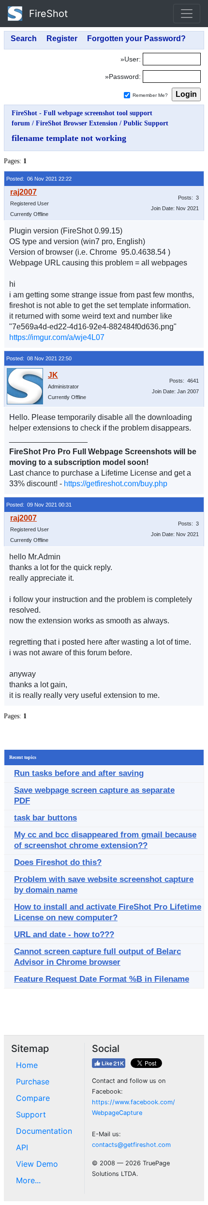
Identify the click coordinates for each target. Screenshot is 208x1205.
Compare (33, 1098)
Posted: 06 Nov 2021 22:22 (39, 179)
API (22, 1147)
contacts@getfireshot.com (131, 1144)
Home (27, 1065)
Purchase (32, 1081)
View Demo (37, 1164)
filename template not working (69, 138)
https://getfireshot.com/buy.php (115, 483)
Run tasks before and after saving (79, 773)
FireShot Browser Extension (77, 123)
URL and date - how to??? (64, 934)
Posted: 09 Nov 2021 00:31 (39, 505)
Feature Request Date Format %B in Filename (101, 979)
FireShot (47, 13)
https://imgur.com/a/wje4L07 (56, 337)
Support (31, 1114)
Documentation (44, 1131)
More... (28, 1180)
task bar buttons (45, 817)
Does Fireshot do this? (58, 862)
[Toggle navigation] (186, 13)
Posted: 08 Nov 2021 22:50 (39, 358)
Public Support (145, 123)
